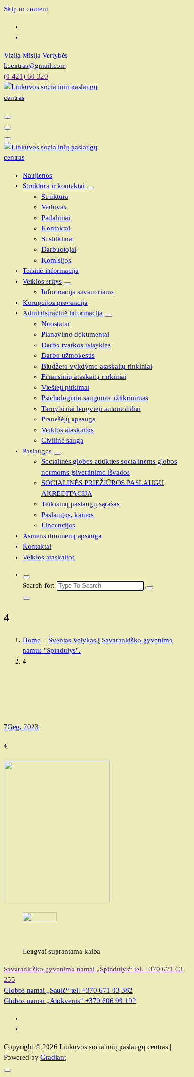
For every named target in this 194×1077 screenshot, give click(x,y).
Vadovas (53, 207)
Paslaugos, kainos (67, 514)
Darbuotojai (58, 249)
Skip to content (26, 9)
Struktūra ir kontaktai (54, 185)
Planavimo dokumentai (75, 334)
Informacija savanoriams (77, 292)
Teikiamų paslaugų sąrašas (80, 504)
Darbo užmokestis (68, 355)
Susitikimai (57, 239)
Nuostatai (55, 324)
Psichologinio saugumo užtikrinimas (94, 398)
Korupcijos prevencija (55, 302)
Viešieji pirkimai (65, 387)
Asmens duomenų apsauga (62, 536)
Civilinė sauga (62, 440)
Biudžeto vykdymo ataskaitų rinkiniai (96, 366)
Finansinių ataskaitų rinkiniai (83, 376)
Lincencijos (58, 525)
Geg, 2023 (21, 727)
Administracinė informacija (63, 313)
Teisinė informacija (51, 270)
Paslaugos (37, 451)
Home (31, 640)
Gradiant (53, 1057)
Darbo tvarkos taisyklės (76, 345)
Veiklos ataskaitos (67, 430)
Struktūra (54, 196)
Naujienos (37, 175)
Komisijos (56, 260)
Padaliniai (55, 218)
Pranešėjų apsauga (68, 419)
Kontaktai (55, 228)
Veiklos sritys (42, 281)
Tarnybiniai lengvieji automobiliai (91, 408)
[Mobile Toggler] (90, 188)
